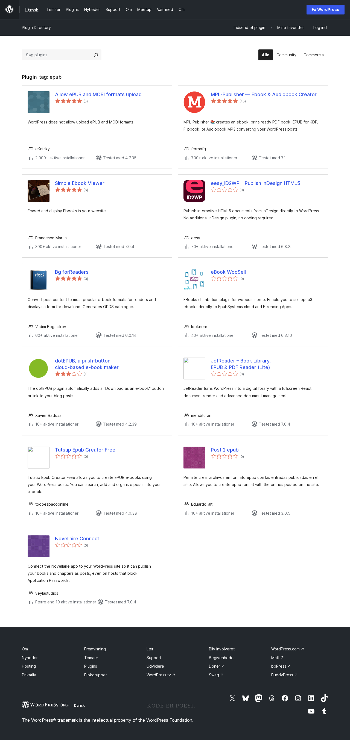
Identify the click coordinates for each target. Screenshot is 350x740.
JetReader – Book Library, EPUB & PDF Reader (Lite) (241, 364)
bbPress (281, 666)
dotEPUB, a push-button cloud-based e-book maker (87, 364)
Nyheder (30, 657)
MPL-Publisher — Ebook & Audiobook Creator (264, 94)
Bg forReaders (72, 272)
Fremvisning (95, 649)
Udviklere (155, 666)
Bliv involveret (222, 649)
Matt (277, 657)
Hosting (29, 666)
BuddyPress (284, 675)
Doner (217, 666)
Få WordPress (325, 9)
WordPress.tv (161, 675)
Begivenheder (222, 657)
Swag (216, 675)
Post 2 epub (225, 450)
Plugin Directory (36, 27)
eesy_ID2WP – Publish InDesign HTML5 (255, 183)
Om (25, 649)
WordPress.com (287, 649)
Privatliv (29, 675)
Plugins (90, 666)
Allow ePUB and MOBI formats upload (98, 94)
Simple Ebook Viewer (79, 183)
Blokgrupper (95, 675)
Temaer (91, 657)
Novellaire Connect (77, 538)
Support (154, 657)
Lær (150, 649)
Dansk (79, 705)
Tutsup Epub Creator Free (85, 450)
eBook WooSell (228, 272)
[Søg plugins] (96, 54)
